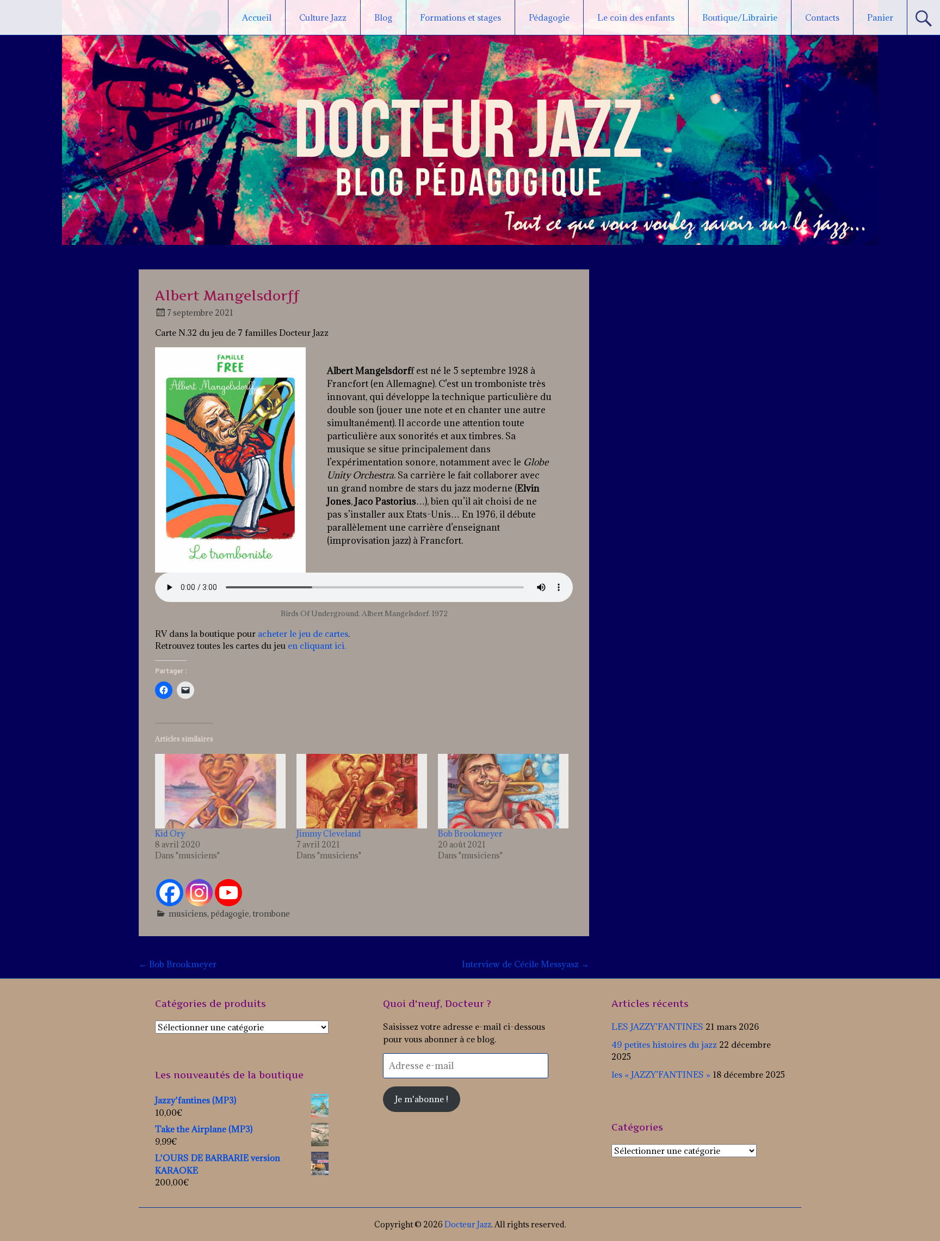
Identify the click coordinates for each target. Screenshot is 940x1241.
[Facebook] (169, 892)
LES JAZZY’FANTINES (657, 1026)
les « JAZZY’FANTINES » (660, 1074)
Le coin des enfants (636, 17)
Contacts (822, 17)
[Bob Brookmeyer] (503, 791)
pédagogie (230, 913)
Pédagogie (549, 17)
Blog (383, 17)
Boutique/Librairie (739, 17)
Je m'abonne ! (421, 1098)
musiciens (188, 913)
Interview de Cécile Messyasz (525, 964)
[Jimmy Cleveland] (361, 791)
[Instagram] (199, 892)
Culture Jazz (323, 17)
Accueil (256, 17)
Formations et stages (460, 17)
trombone (271, 913)
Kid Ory (170, 833)
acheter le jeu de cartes (303, 633)
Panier (880, 17)
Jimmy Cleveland (328, 833)
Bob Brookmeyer (470, 833)
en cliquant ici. (316, 645)
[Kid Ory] (220, 791)
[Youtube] (228, 892)
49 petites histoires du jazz (664, 1044)
